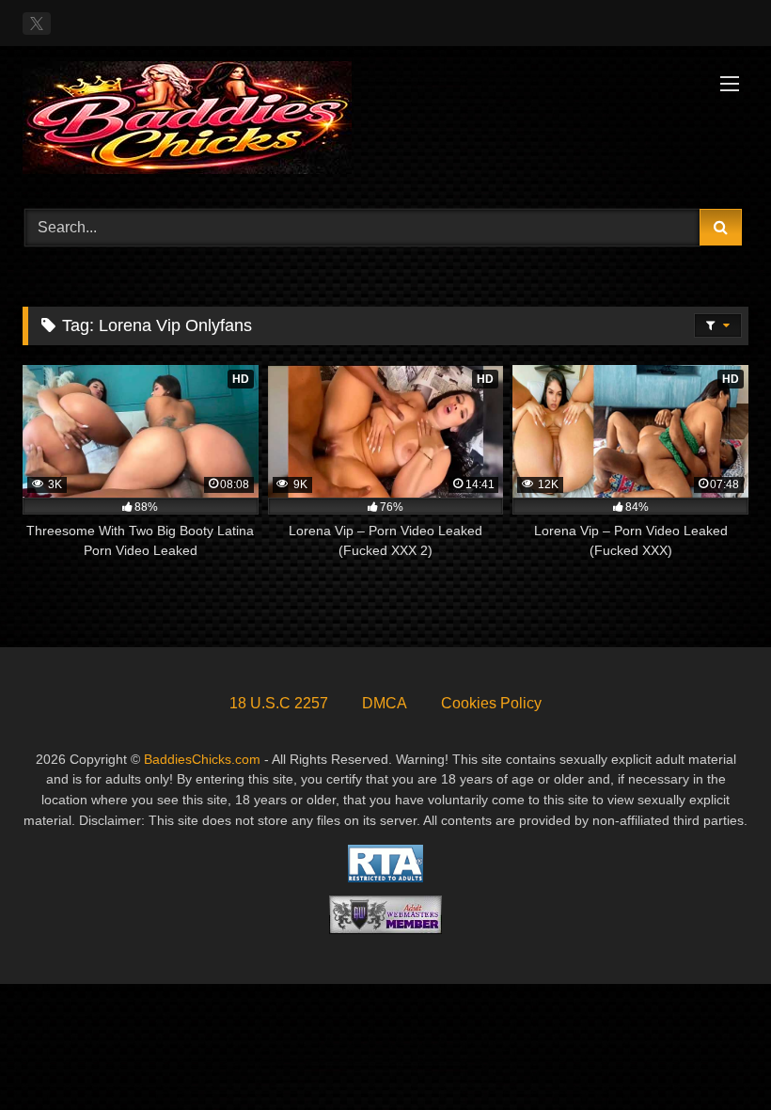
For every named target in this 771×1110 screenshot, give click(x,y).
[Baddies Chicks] (385, 121)
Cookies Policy (491, 703)
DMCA (384, 703)
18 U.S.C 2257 (278, 703)
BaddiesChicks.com (202, 759)
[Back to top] (712, 1054)
